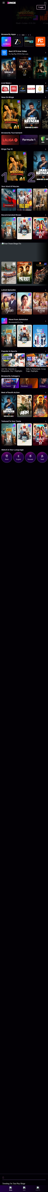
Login (41, 7)
